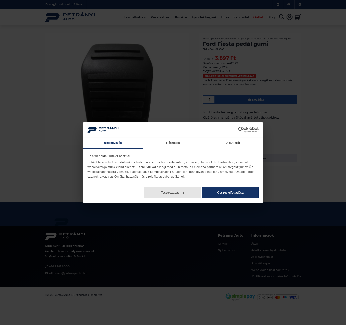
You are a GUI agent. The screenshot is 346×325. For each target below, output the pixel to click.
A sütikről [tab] (233, 142)
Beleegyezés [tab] (113, 142)
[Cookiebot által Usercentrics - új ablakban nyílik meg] (241, 130)
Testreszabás (170, 192)
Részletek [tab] (173, 142)
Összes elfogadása (230, 192)
